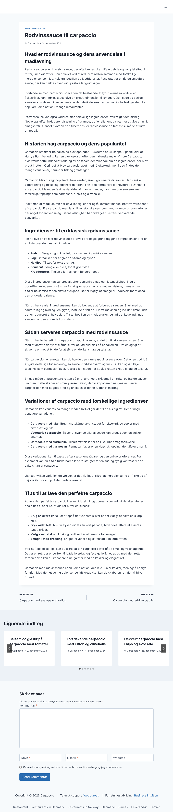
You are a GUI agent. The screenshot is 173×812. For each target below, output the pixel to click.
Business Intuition (146, 795)
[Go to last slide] (9, 648)
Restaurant (20, 807)
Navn (25, 758)
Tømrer (155, 807)
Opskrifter (39, 28)
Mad (27, 28)
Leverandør (139, 807)
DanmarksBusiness (115, 807)
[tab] (80, 669)
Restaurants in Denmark (47, 807)
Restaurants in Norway (83, 807)
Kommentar (28, 705)
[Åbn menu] (166, 6)
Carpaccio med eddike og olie (133, 597)
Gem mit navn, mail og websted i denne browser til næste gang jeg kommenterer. (72, 767)
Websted (119, 758)
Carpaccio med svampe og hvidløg (42, 597)
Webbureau (91, 795)
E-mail (72, 758)
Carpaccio (33, 43)
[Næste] (163, 648)
